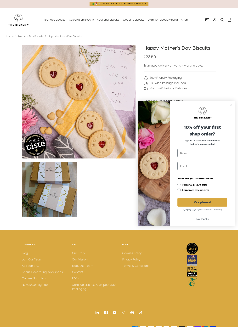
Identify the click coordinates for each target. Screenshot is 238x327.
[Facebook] (105, 312)
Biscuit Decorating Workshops (42, 272)
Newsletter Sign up (35, 285)
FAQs (75, 278)
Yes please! (202, 202)
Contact (77, 272)
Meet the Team (82, 266)
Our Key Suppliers (34, 278)
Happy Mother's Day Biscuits (65, 36)
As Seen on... (30, 266)
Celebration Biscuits (81, 20)
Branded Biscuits (55, 20)
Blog (25, 253)
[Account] (214, 19)
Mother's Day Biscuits (30, 36)
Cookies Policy (132, 253)
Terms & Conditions (135, 266)
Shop (184, 20)
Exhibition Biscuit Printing (163, 20)
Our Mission (80, 259)
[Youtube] (114, 312)
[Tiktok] (140, 312)
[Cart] (229, 19)
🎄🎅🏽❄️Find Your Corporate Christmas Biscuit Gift (119, 4)
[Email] (207, 19)
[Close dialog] (230, 105)
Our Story (78, 253)
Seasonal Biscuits (108, 20)
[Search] (222, 19)
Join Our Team (32, 259)
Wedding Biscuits (133, 20)
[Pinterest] (132, 312)
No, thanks (202, 219)
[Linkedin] (97, 312)
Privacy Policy (131, 259)
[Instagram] (123, 312)
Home (10, 36)
